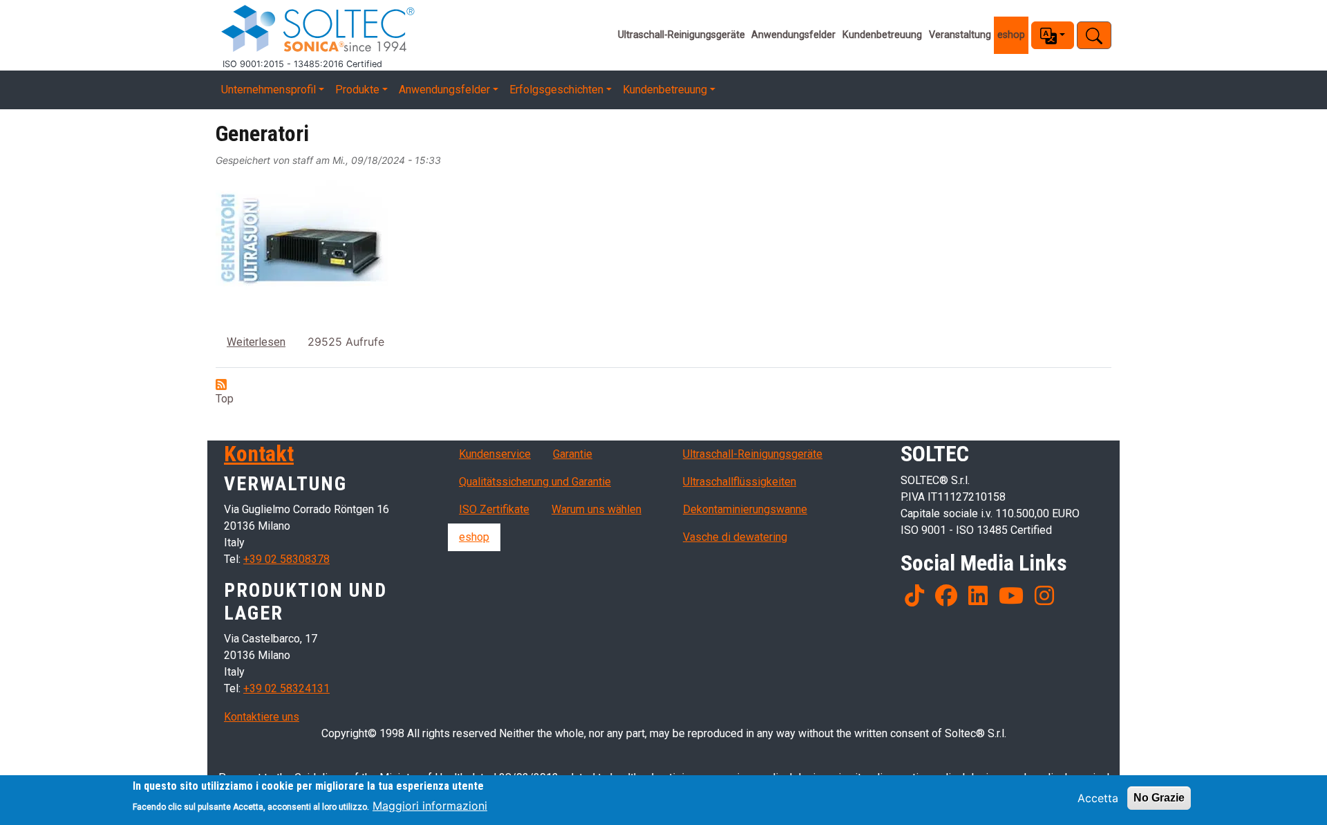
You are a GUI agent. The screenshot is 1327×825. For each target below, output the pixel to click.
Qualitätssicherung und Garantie (535, 481)
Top (225, 398)
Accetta (1097, 798)
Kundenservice (495, 454)
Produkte (357, 89)
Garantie (572, 454)
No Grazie (1159, 798)
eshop (1011, 35)
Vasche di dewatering (735, 537)
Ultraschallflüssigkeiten (739, 481)
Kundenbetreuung (882, 35)
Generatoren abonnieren (221, 384)
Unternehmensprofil (268, 89)
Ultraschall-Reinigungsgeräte (681, 35)
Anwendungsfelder (793, 35)
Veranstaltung (960, 35)
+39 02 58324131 (286, 688)
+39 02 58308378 (286, 559)
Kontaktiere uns (261, 716)
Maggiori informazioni (430, 806)
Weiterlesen (256, 342)
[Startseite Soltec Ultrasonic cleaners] (413, 28)
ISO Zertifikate (494, 509)
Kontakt (259, 454)
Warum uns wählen (596, 509)
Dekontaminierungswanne (745, 509)
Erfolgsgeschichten (556, 89)
